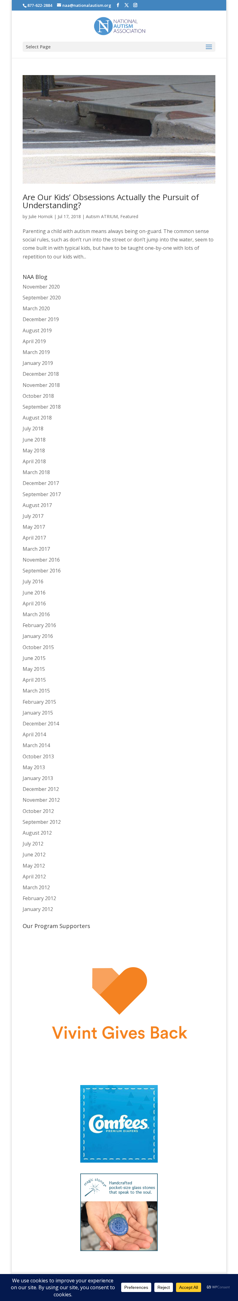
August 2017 (37, 505)
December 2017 (41, 483)
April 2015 (34, 679)
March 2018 (36, 472)
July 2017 (33, 516)
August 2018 (37, 417)
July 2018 (33, 428)
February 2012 (39, 898)
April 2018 (34, 461)
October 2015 (38, 647)
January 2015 (38, 712)
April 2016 (34, 603)
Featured (129, 216)
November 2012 (41, 799)
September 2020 (42, 297)
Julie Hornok (41, 216)
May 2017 (34, 526)
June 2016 (34, 592)
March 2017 (36, 548)
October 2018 (38, 396)
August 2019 (37, 330)
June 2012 (34, 854)
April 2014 (34, 734)
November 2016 (41, 559)
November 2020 (41, 286)
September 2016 (42, 570)
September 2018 (42, 406)
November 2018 (41, 385)
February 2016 (39, 625)
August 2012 (37, 832)
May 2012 (34, 865)
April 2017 (34, 537)
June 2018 (34, 439)
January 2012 (38, 909)
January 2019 (38, 363)
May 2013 (34, 767)
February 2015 (39, 701)
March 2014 (36, 745)
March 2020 (36, 308)
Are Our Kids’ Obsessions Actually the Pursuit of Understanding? (111, 201)
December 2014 (41, 723)
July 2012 (33, 843)
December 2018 (41, 373)
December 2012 (41, 789)
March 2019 (36, 352)
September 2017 (42, 494)
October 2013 (38, 756)
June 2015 (34, 658)
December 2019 (41, 319)
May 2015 (34, 669)
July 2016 (33, 581)
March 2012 (36, 887)
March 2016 (36, 614)
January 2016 (38, 636)
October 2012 (38, 811)
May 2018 (34, 450)
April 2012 (34, 876)
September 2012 (42, 822)
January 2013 (38, 778)
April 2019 (34, 341)
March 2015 (36, 690)
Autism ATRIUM (102, 216)
